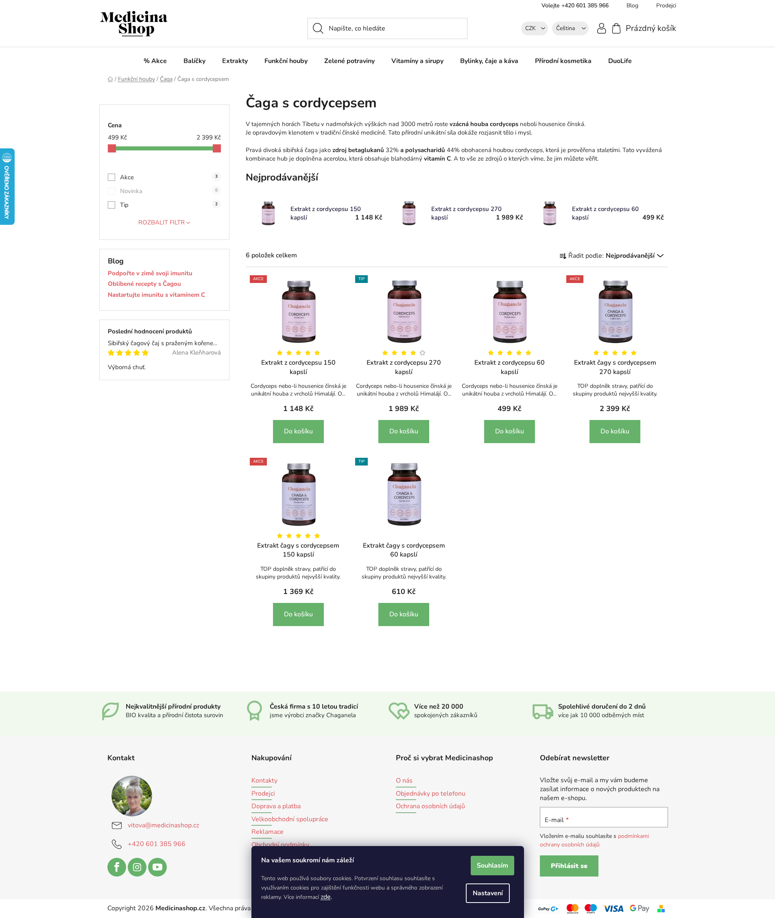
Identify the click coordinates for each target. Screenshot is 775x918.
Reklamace (267, 832)
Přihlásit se (569, 865)
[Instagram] (137, 867)
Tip (168, 205)
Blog (632, 5)
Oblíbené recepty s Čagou (144, 284)
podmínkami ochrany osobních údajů (594, 840)
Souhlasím (492, 865)
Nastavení (488, 893)
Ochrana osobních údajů (430, 806)
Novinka (168, 191)
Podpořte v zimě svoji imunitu (150, 273)
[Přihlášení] (601, 27)
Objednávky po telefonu (430, 794)
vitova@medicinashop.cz (163, 825)
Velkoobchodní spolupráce (289, 819)
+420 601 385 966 (157, 844)
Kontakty (264, 781)
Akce (168, 177)
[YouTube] (157, 867)
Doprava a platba (276, 806)
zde (326, 896)
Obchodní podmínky (280, 845)
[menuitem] (155, 61)
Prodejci (666, 5)
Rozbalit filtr (161, 222)
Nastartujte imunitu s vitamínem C (156, 294)
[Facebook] (116, 867)
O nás (404, 781)
